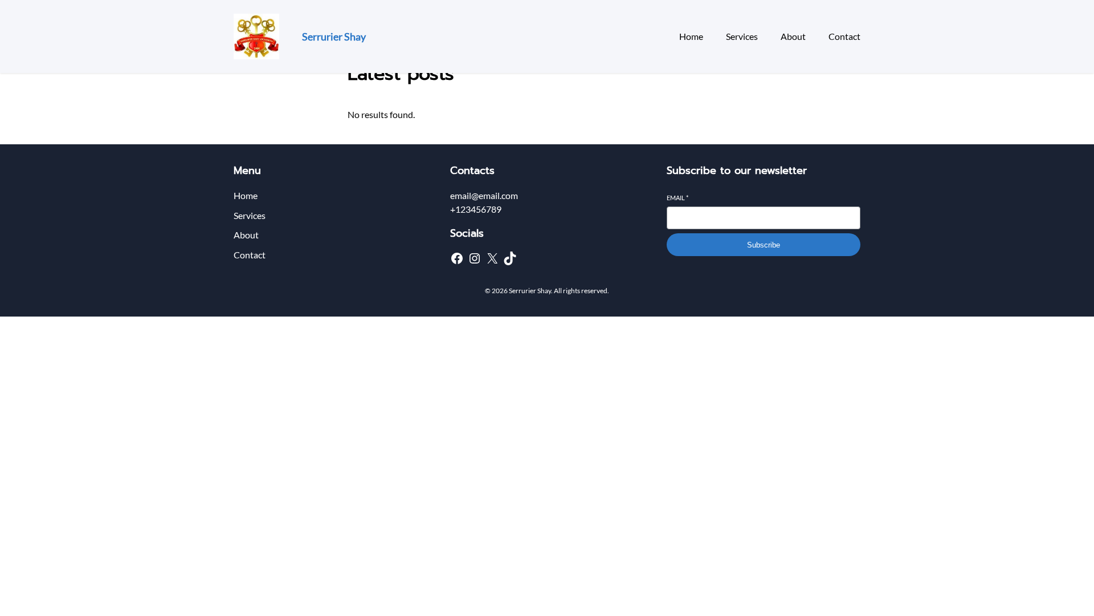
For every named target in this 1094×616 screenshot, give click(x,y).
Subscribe (763, 245)
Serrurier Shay (334, 36)
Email (677, 197)
